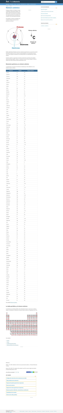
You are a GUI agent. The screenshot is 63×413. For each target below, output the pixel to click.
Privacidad (43, 411)
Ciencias (42, 25)
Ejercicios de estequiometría (46, 15)
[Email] (35, 372)
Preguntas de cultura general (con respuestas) (14, 387)
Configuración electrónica (11, 343)
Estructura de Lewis (44, 13)
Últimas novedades (22, 411)
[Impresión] (36, 372)
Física (15, 4)
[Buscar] (56, 2)
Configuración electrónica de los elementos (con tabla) (16, 378)
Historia (18, 4)
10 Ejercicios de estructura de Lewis (47, 11)
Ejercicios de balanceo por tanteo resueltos (48, 17)
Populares (26, 411)
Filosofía (11, 4)
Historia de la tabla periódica (11, 394)
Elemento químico (14, 302)
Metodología (33, 4)
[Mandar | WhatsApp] (33, 372)
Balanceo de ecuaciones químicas (47, 19)
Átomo (8, 342)
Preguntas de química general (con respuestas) (15, 382)
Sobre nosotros (47, 411)
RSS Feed (55, 411)
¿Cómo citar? (51, 411)
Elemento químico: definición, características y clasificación (17, 390)
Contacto (30, 411)
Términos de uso (39, 411)
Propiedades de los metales (11, 392)
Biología (7, 4)
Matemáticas (23, 4)
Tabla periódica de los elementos (12, 345)
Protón (8, 340)
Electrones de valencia (10, 385)
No (18, 372)
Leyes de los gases (44, 9)
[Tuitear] (32, 372)
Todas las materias (34, 411)
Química (28, 4)
